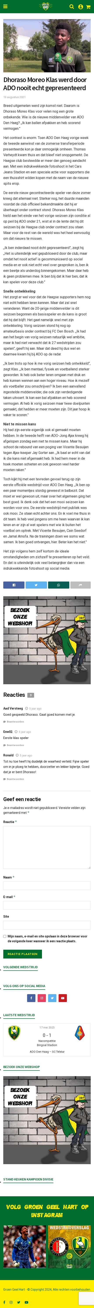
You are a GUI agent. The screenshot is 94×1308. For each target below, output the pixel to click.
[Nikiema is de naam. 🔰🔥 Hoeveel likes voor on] (24, 1246)
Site (6, 916)
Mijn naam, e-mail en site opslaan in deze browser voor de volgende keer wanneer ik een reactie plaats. (47, 939)
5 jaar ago (35, 708)
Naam (9, 877)
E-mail (9, 897)
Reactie (10, 822)
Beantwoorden (15, 721)
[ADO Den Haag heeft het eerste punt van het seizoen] (69, 1246)
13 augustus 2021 (14, 97)
